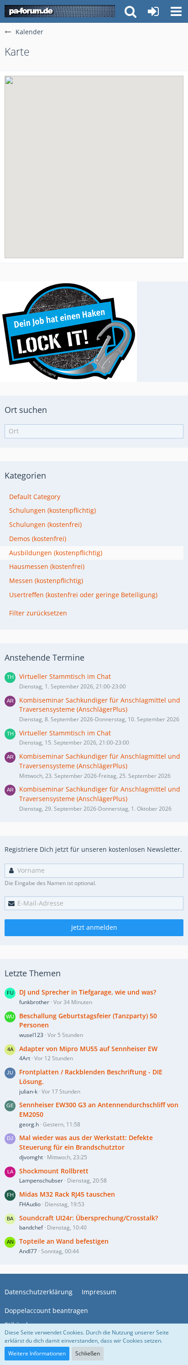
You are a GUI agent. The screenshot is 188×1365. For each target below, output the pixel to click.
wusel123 (31, 1035)
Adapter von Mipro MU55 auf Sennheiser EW (88, 1048)
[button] (176, 11)
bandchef (31, 1227)
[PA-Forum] (60, 11)
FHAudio (30, 1204)
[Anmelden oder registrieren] (153, 11)
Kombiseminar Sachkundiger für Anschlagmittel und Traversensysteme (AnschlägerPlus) (99, 705)
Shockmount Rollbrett (54, 1171)
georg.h (29, 1124)
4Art (24, 1058)
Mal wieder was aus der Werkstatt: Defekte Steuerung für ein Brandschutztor (86, 1142)
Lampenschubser (41, 1180)
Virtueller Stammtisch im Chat (65, 676)
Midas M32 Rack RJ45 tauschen (67, 1194)
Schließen (87, 1353)
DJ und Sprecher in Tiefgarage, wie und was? (87, 992)
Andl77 (28, 1251)
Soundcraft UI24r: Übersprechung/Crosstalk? (88, 1218)
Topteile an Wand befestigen (64, 1241)
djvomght (31, 1157)
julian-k (28, 1091)
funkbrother (34, 1002)
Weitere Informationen (37, 1353)
